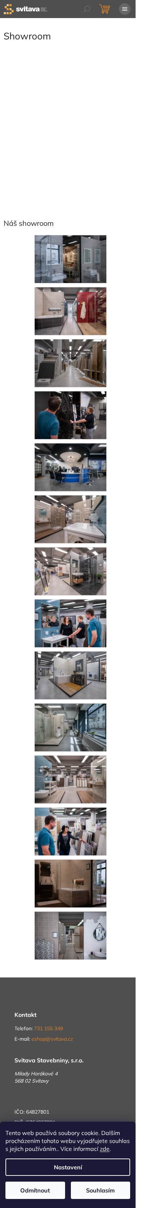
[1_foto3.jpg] (70, 883)
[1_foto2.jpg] (70, 258)
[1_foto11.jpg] (70, 467)
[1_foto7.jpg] (70, 675)
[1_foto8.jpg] (70, 623)
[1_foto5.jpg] (70, 779)
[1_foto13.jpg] (70, 363)
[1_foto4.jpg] (70, 831)
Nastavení (68, 1167)
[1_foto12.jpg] (70, 415)
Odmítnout (35, 1190)
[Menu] (125, 9)
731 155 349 (48, 1028)
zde (105, 1148)
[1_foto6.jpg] (70, 727)
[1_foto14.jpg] (70, 311)
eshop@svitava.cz (52, 1039)
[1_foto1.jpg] (70, 935)
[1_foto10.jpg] (70, 519)
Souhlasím (100, 1190)
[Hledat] (87, 9)
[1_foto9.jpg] (70, 571)
